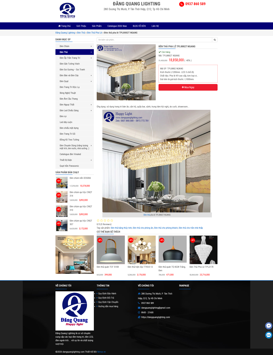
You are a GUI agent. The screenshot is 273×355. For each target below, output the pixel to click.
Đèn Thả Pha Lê (94, 32)
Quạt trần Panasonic (69, 165)
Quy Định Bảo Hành (107, 293)
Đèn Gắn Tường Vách (70, 63)
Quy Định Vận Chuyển (108, 302)
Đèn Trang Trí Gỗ (67, 133)
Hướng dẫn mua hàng (108, 306)
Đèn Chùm (64, 46)
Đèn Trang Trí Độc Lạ (69, 87)
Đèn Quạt (64, 81)
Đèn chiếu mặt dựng (69, 128)
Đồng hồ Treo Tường (69, 139)
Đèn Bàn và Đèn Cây (69, 75)
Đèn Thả (81, 32)
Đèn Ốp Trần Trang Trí (70, 57)
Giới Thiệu (81, 26)
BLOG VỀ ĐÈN (139, 26)
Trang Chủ (66, 26)
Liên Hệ (155, 26)
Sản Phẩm (97, 26)
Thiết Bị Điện (66, 160)
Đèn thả (147, 215)
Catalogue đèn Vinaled (70, 154)
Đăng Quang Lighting (65, 32)
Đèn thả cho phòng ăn (143, 227)
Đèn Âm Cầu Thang (69, 98)
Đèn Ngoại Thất (67, 104)
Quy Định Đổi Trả (106, 297)
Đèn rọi (63, 116)
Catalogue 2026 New (117, 26)
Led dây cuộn (66, 122)
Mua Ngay (189, 87)
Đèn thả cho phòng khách (166, 227)
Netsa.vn (101, 351)
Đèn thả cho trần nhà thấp (191, 227)
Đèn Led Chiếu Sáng (69, 110)
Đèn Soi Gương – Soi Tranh (72, 69)
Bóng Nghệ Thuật (68, 92)
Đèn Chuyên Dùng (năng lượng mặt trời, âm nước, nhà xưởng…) (74, 147)
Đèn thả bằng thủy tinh (121, 227)
